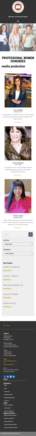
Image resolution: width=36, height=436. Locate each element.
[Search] (30, 234)
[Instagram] (5, 376)
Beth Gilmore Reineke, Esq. (13, 285)
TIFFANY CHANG (18, 216)
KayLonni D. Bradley (10, 294)
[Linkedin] (13, 376)
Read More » (18, 122)
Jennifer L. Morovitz (10, 276)
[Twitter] (10, 376)
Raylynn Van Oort (9, 303)
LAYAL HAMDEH (18, 110)
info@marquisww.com (9, 364)
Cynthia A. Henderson (11, 267)
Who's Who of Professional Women (18, 16)
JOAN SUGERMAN (18, 163)
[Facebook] (8, 376)
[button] (18, 21)
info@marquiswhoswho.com (10, 361)
